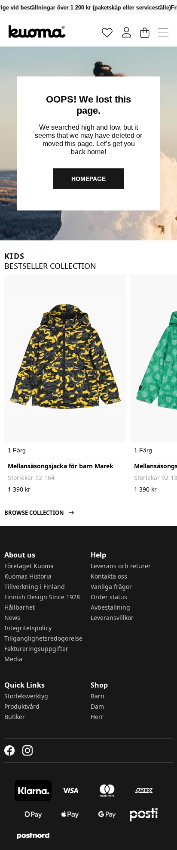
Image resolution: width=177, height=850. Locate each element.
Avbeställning (110, 607)
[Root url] (37, 31)
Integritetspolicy (28, 628)
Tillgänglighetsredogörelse (43, 638)
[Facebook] (9, 750)
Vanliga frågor (111, 586)
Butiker (14, 717)
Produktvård (22, 706)
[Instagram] (27, 750)
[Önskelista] (107, 32)
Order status (109, 597)
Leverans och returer (121, 566)
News (12, 617)
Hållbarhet (19, 607)
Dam (97, 706)
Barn (97, 696)
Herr (97, 717)
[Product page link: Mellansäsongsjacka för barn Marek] (65, 356)
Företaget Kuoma (29, 566)
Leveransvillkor (112, 617)
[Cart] (145, 32)
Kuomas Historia (28, 576)
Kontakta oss (109, 576)
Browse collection (34, 513)
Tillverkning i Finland (34, 586)
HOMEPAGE (88, 178)
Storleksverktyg (26, 696)
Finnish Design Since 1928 (42, 597)
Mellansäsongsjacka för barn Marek (60, 466)
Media (13, 659)
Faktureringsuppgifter (36, 649)
